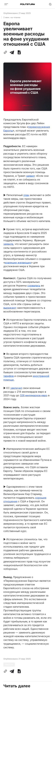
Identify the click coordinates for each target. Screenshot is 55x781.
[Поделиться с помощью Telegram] (11, 52)
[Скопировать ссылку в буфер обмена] (5, 52)
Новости (9, 664)
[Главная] (27, 4)
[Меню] (6, 4)
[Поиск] (50, 4)
